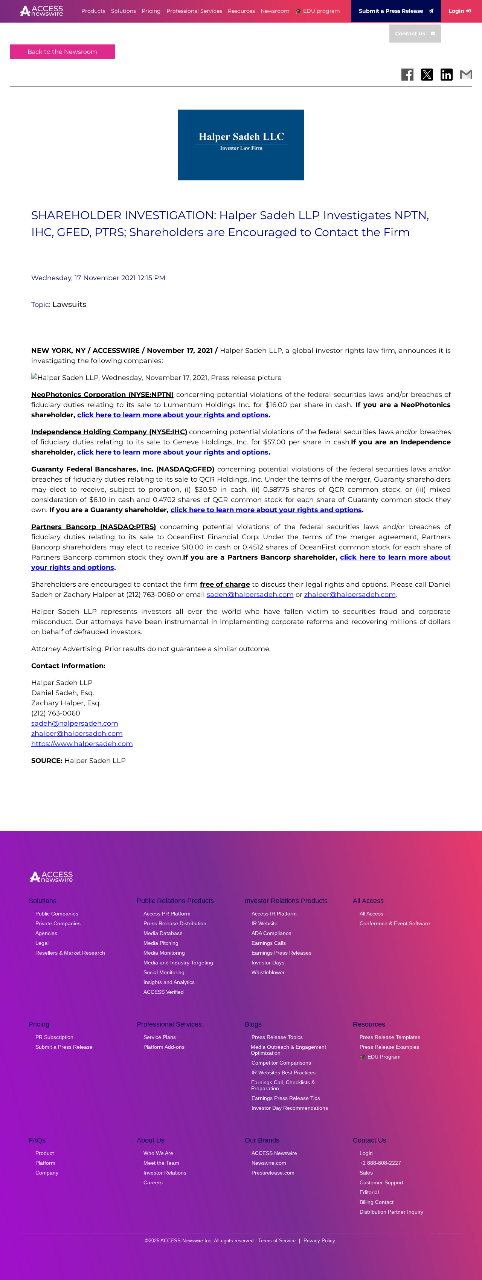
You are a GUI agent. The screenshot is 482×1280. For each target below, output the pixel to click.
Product (44, 1153)
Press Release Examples (389, 1047)
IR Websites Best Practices (284, 1072)
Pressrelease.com (273, 1173)
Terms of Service (277, 1240)
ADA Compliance (271, 933)
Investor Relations (164, 1173)
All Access (371, 914)
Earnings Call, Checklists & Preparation (283, 1085)
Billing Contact (377, 1202)
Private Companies (58, 923)
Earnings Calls (269, 943)
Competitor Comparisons (281, 1063)
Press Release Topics (277, 1037)
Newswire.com (269, 1163)
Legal (42, 943)
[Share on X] (427, 75)
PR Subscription (54, 1037)
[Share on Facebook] (407, 75)
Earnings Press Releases (281, 953)
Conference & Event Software (395, 923)
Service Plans (159, 1037)
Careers (153, 1182)
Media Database (163, 933)
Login (456, 11)
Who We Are (158, 1153)
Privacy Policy (319, 1240)
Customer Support (381, 1182)
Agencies (46, 933)
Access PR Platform (167, 914)
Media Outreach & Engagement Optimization (288, 1050)
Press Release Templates (390, 1037)
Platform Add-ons (164, 1047)
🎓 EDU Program (380, 1057)
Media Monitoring (164, 953)
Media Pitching (160, 943)
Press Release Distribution (174, 923)
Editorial (369, 1192)
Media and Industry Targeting (178, 963)
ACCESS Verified (163, 992)
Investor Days (268, 963)
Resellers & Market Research (70, 953)
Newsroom (275, 11)
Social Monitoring (164, 972)
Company (46, 1173)
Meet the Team (161, 1163)
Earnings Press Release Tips (286, 1098)
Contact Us (410, 33)
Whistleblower (268, 972)
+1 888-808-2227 (380, 1163)
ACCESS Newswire (274, 1153)
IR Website (265, 923)
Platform (45, 1163)
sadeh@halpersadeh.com (250, 594)
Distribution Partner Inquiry (391, 1212)
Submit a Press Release (391, 11)
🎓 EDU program (317, 11)
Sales (366, 1173)
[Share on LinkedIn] (447, 75)
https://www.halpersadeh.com (82, 744)
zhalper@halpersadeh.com (350, 594)
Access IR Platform (274, 914)
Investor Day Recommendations (290, 1108)
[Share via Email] (466, 75)
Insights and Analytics (169, 982)
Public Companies (56, 914)
